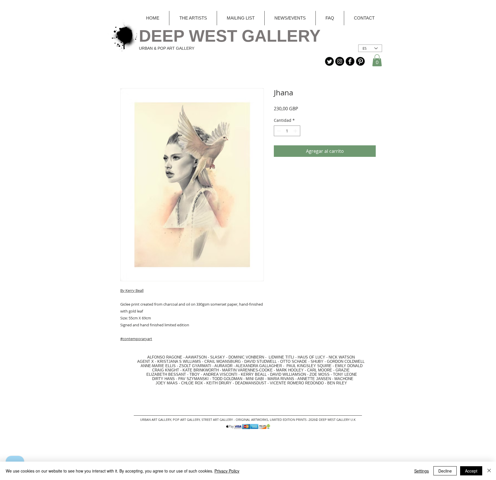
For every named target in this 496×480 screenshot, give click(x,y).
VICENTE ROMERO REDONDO (297, 383)
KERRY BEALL (254, 374)
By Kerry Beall (132, 290)
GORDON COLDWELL (346, 361)
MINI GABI (255, 379)
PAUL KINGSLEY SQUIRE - (310, 366)
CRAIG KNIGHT (166, 370)
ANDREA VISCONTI (220, 374)
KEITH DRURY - (220, 383)
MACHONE (343, 379)
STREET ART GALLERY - (219, 419)
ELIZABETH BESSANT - (161, 374)
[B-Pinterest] (360, 61)
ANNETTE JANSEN (314, 379)
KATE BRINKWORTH (201, 370)
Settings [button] (421, 471)
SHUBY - (319, 361)
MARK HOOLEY (290, 370)
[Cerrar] (489, 470)
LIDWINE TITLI (281, 357)
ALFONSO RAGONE (158, 357)
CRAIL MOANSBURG (222, 361)
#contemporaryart (136, 338)
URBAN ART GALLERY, (156, 419)
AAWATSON (196, 357)
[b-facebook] (350, 61)
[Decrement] (278, 131)
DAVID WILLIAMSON (288, 374)
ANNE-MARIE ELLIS (158, 366)
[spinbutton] (287, 131)
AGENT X (144, 361)
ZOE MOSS (319, 374)
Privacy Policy (226, 471)
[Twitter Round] (329, 61)
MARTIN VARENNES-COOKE (247, 370)
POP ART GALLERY (186, 419)
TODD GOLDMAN (227, 379)
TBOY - (196, 374)
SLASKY (218, 357)
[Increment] (295, 131)
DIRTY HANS (163, 379)
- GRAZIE (341, 370)
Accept (471, 471)
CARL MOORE (319, 370)
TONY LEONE (345, 374)
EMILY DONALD (349, 366)
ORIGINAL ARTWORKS (252, 419)
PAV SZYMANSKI (194, 379)
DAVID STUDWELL (260, 361)
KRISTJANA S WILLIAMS (179, 361)
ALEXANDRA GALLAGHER (259, 366)
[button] (377, 60)
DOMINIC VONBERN (246, 357)
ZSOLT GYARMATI (195, 366)
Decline (445, 471)
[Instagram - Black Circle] (339, 61)
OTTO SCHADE (293, 361)
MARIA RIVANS (281, 379)
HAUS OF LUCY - (313, 357)
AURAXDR (223, 366)
